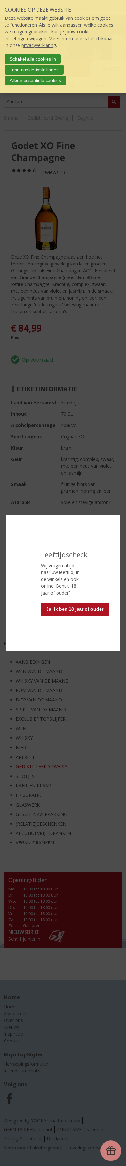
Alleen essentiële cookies (35, 80)
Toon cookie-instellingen (34, 69)
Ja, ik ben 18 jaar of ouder (74, 609)
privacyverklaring (38, 45)
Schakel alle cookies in (33, 59)
